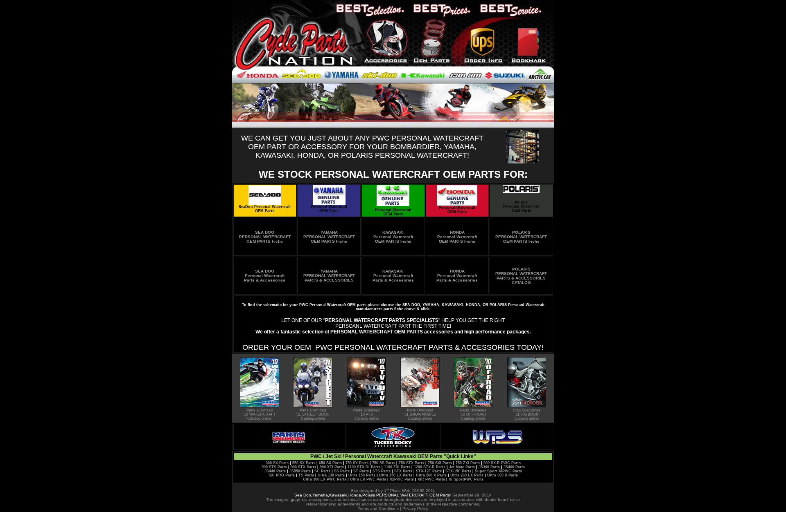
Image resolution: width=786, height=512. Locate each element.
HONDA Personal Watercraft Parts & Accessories (457, 275)
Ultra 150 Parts (361, 475)
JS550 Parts (300, 471)
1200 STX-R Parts (429, 467)
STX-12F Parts (429, 471)
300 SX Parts (277, 463)
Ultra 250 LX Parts (395, 475)
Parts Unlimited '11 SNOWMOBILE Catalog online (420, 414)
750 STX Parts (411, 463)
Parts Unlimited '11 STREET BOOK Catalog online (312, 414)
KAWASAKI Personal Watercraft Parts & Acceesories (393, 275)
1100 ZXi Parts (397, 467)
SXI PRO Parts (282, 475)
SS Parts (342, 471)
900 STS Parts (274, 467)
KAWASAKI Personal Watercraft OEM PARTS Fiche (393, 237)
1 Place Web (397, 490)
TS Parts (306, 475)
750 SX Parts (357, 463)
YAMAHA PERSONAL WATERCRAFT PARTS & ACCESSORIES (329, 275)
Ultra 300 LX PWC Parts (324, 479)
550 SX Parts (303, 463)
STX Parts (403, 471)
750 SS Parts (383, 463)
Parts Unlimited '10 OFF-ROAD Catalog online (473, 414)
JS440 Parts (275, 471)
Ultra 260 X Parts (431, 475)
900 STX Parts (303, 467)
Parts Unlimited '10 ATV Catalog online (366, 414)
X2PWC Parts (402, 479)
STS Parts (382, 471)
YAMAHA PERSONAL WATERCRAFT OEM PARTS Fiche (329, 237)
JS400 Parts (513, 467)
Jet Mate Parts (462, 467)
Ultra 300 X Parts (502, 475)
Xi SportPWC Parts (466, 479)
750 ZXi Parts (468, 463)
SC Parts (322, 471)
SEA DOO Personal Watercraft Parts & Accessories (264, 275)
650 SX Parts (330, 463)
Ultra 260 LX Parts (466, 475)
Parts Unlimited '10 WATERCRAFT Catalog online (259, 414)
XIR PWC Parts (431, 479)
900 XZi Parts (332, 467)
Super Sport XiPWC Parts (498, 471)
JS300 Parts (489, 467)
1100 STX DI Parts (364, 467)
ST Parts (361, 471)
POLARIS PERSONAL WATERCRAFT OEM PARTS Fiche (521, 237)
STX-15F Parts (458, 471)
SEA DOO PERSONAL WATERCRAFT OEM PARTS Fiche (265, 237)
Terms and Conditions (378, 508)
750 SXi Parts (440, 463)
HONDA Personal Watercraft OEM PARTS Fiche (457, 237)
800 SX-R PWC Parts (502, 463)
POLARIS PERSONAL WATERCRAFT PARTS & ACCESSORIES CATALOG (521, 276)
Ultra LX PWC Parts (368, 479)
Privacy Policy (415, 508)
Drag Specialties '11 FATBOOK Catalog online (526, 414)
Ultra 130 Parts (331, 475)
